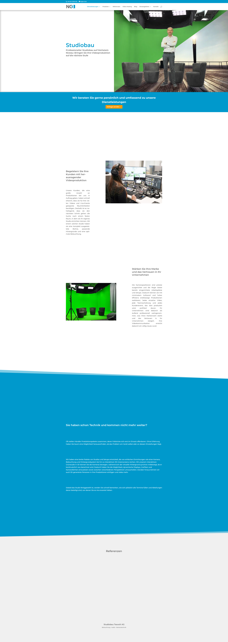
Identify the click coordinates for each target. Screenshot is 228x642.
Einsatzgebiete (144, 6)
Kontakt (156, 6)
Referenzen (116, 6)
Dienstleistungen (92, 6)
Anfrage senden (113, 107)
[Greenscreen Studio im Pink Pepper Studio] (91, 320)
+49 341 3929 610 (72, 1)
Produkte (106, 6)
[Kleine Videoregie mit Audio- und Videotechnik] (134, 203)
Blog (135, 6)
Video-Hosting (127, 6)
